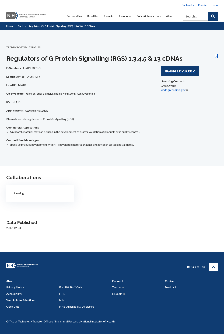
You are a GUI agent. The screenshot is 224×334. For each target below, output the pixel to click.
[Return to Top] (213, 267)
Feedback (171, 287)
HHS (62, 293)
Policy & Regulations (149, 16)
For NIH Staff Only (70, 287)
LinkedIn (117, 293)
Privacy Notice (15, 287)
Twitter (116, 287)
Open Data (12, 306)
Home (9, 26)
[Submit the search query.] (213, 16)
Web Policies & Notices (20, 300)
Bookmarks (188, 4)
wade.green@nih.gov (173, 89)
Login (215, 4)
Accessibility (14, 293)
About (170, 16)
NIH (62, 300)
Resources (125, 16)
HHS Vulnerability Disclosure (76, 306)
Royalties (92, 16)
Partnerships (74, 16)
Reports (108, 16)
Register (203, 4)
